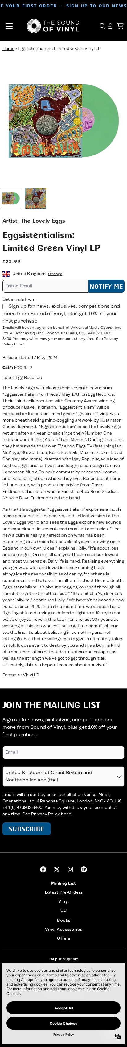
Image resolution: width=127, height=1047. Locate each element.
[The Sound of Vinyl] (53, 26)
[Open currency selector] (110, 26)
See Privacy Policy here (47, 814)
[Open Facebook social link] (43, 869)
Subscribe (26, 828)
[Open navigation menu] (9, 26)
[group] (10, 198)
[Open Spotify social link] (84, 869)
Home (8, 49)
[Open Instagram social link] (70, 869)
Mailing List (63, 883)
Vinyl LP (31, 675)
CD (63, 910)
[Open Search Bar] (102, 26)
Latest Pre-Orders (64, 892)
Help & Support (63, 959)
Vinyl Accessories (63, 929)
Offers (63, 938)
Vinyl (63, 901)
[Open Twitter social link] (56, 869)
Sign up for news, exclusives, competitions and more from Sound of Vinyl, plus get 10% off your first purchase (61, 314)
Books (63, 920)
